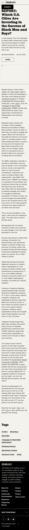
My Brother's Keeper (9, 450)
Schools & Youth (8, 454)
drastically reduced (9, 99)
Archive (5, 432)
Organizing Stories (5, 503)
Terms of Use (20, 497)
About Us (4, 488)
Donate (7, 7)
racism (4, 92)
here (18, 408)
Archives (4, 491)
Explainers (5, 499)
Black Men (6, 436)
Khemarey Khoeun (9, 446)
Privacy (18, 494)
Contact (18, 491)
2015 (3, 218)
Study (19, 454)
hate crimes (15, 92)
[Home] (11, 2)
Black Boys (14, 432)
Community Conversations (6, 495)
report (17, 103)
